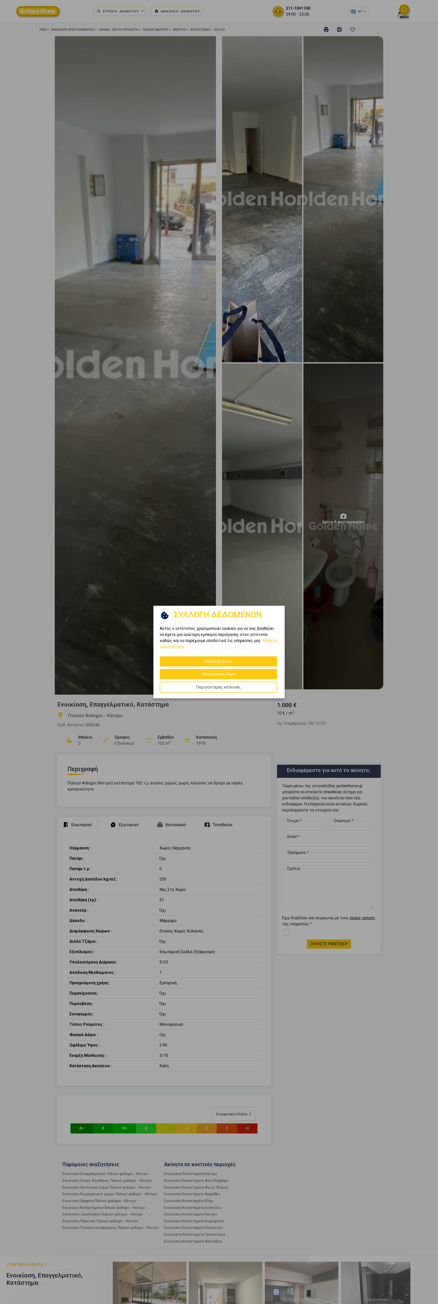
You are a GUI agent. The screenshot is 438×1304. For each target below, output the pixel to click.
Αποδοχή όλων (218, 661)
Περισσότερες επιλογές (218, 687)
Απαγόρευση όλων (218, 673)
